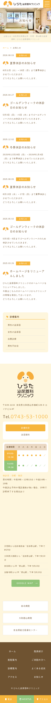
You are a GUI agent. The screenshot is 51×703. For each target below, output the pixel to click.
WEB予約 (26, 699)
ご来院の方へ (38, 660)
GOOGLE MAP (25, 583)
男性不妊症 (13, 346)
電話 (10, 699)
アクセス (43, 699)
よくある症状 (38, 668)
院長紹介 (38, 651)
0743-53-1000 (29, 416)
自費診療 (12, 339)
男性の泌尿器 (14, 325)
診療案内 (12, 668)
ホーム (12, 651)
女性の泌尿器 (14, 332)
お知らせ (38, 677)
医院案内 (12, 660)
